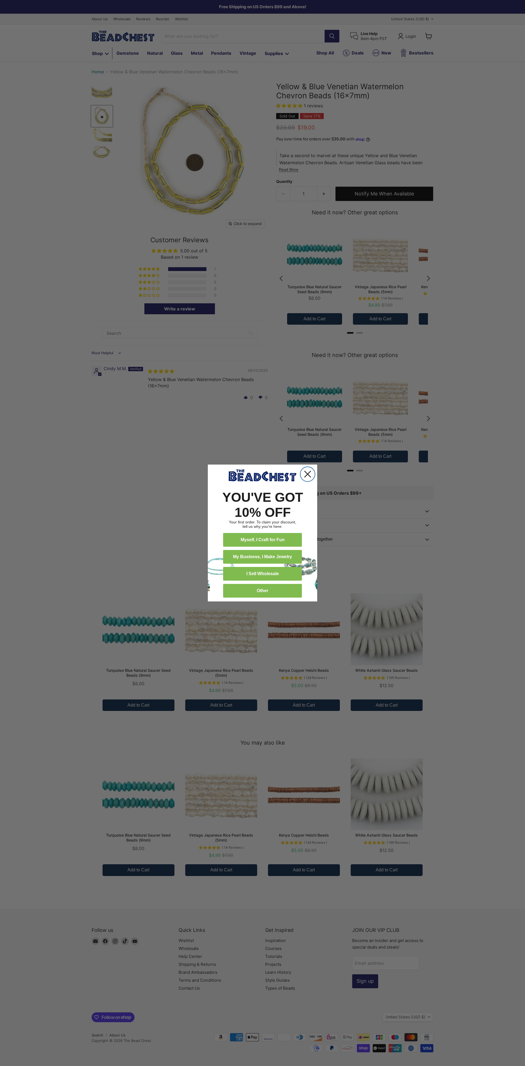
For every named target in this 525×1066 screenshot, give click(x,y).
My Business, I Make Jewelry (262, 556)
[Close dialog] (307, 474)
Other (262, 590)
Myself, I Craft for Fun (263, 539)
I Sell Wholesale (262, 573)
